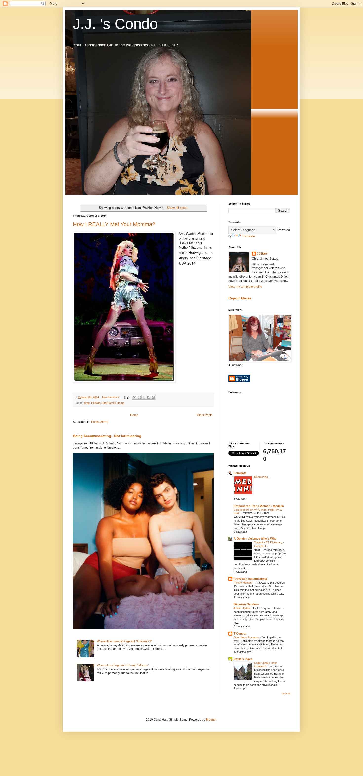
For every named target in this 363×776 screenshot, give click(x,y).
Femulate (240, 473)
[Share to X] (143, 397)
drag (87, 402)
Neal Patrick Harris (112, 402)
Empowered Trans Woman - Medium (259, 506)
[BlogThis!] (139, 397)
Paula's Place (243, 659)
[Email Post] (126, 397)
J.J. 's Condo (115, 24)
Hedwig (95, 402)
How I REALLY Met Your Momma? (114, 224)
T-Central (240, 633)
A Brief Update (242, 608)
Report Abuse (239, 298)
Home (134, 415)
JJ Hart (262, 253)
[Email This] (134, 397)
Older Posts (204, 415)
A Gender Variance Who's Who (255, 538)
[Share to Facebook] (148, 397)
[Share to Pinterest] (153, 397)
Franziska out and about (250, 579)
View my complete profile (245, 286)
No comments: (111, 397)
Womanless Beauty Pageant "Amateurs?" (124, 641)
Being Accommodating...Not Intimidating (107, 436)
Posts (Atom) (99, 422)
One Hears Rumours (247, 637)
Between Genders (246, 604)
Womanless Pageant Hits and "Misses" (123, 665)
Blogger (211, 719)
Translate (248, 236)
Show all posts (177, 208)
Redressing (261, 476)
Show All (285, 693)
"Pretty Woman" (243, 582)
